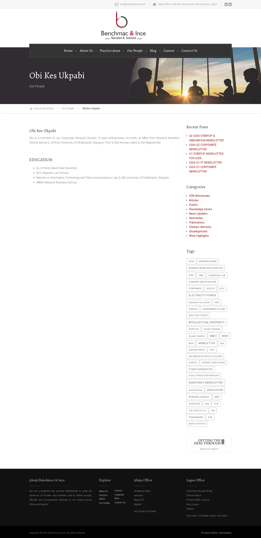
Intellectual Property (207, 322)
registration (195, 390)
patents (193, 363)
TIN (213, 410)
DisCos (210, 288)
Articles (194, 200)
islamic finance (197, 336)
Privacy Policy (209, 532)
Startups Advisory (200, 227)
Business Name (208, 261)
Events (193, 204)
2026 (191, 261)
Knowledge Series (200, 209)
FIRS (216, 302)
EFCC (221, 288)
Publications (197, 222)
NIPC (212, 350)
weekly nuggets (197, 424)
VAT (210, 417)
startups (194, 404)
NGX (222, 343)
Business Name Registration (206, 268)
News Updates (198, 213)
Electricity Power (202, 295)
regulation (215, 390)
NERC (225, 336)
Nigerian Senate (197, 350)
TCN (216, 404)
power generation (201, 369)
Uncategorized (198, 231)
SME (216, 397)
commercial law (216, 275)
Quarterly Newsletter (206, 382)
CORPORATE (195, 288)
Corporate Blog (119, 497)
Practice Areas (110, 50)
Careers (168, 50)
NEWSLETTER (206, 343)
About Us (86, 50)
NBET (213, 336)
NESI (191, 343)
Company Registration (202, 282)
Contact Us (189, 50)
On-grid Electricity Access (205, 356)
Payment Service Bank (213, 363)
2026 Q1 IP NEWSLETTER (205, 162)
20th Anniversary (199, 195)
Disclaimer (225, 532)
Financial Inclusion (199, 302)
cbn (201, 275)
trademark (196, 417)
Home (68, 50)
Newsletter (196, 218)
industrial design (198, 315)
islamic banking (212, 329)
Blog (153, 50)
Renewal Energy (199, 397)
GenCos (193, 309)
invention (194, 329)
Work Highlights (199, 235)
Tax (207, 403)
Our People (135, 50)
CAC (191, 275)
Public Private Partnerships (204, 375)
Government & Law (213, 309)
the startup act (197, 411)
